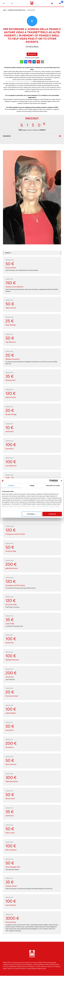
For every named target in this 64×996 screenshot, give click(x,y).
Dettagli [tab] (32, 485)
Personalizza (30, 514)
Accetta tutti (52, 514)
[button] (4, 3)
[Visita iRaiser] (32, 981)
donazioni (32, 136)
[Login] (52, 3)
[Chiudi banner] (61, 480)
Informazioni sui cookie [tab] (53, 485)
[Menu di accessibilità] (62, 2)
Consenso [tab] (11, 485)
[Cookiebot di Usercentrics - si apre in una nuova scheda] (50, 480)
